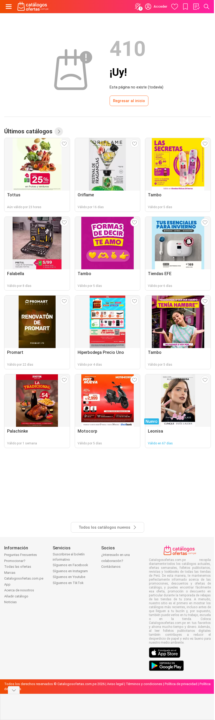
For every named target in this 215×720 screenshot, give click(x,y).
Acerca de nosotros (19, 590)
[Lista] (196, 6)
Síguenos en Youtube (69, 577)
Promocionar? (14, 561)
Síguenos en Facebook (70, 565)
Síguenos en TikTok (68, 583)
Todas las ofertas (17, 567)
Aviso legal (115, 684)
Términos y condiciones (144, 684)
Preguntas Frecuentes (20, 555)
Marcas (9, 573)
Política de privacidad (181, 684)
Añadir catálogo (16, 596)
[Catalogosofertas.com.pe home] (33, 7)
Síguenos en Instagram (70, 571)
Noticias (10, 602)
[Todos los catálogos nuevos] (59, 131)
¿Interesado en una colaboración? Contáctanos (115, 561)
